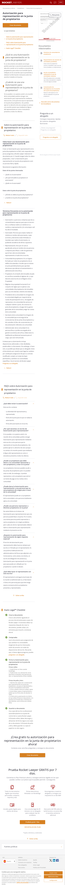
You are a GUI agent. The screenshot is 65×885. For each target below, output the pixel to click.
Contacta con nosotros (24, 862)
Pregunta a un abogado (10, 363)
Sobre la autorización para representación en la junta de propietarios (19, 38)
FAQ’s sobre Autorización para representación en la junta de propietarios (19, 44)
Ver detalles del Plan (32, 827)
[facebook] (57, 860)
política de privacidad (22, 882)
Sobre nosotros (22, 860)
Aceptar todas (53, 873)
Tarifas (35, 862)
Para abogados (22, 865)
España (9, 861)
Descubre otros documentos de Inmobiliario (50, 103)
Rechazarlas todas (53, 876)
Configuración (53, 880)
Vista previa (55, 15)
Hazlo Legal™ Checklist (13, 48)
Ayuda (35, 860)
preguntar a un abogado (16, 655)
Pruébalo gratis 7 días (32, 822)
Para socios (21, 867)
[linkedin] (54, 860)
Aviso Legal (36, 865)
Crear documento (15, 25)
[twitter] (50, 860)
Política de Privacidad (39, 867)
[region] (32, 877)
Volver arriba (20, 595)
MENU (60, 2)
